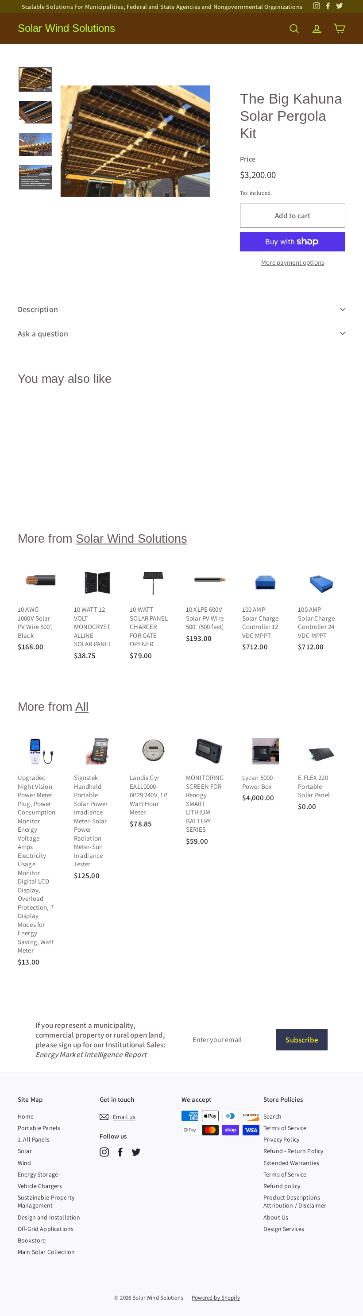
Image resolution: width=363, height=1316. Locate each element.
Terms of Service (284, 1128)
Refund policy (281, 1186)
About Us (275, 1217)
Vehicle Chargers (40, 1186)
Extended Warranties (291, 1163)
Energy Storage (38, 1174)
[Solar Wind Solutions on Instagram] (104, 1152)
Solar (25, 1151)
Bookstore (32, 1240)
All (82, 707)
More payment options (292, 262)
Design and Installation (49, 1217)
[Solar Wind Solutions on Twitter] (136, 1152)
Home (26, 1116)
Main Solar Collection (46, 1252)
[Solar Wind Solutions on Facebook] (120, 1152)
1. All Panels (34, 1139)
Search (272, 1116)
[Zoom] (135, 141)
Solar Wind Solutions (66, 28)
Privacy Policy (281, 1139)
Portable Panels (39, 1128)
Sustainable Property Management (46, 1201)
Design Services (283, 1229)
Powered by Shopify (216, 1297)
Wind (24, 1163)
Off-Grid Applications (45, 1229)
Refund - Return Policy (293, 1151)
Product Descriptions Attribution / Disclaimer (295, 1201)
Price (247, 159)
